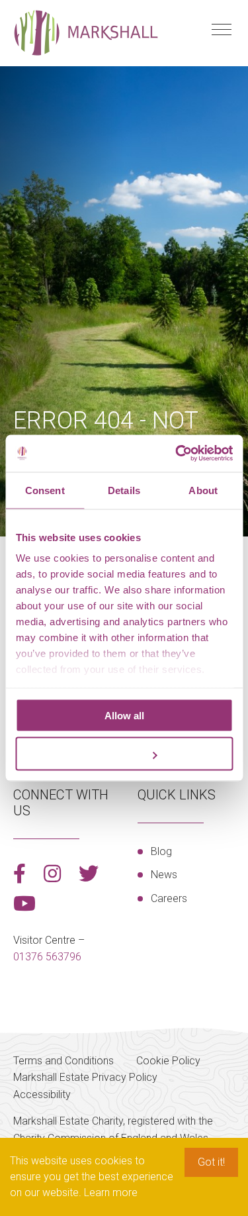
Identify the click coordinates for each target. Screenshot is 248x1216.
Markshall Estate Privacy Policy (85, 1077)
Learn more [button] (111, 1192)
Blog (161, 851)
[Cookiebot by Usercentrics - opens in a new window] (176, 453)
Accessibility (42, 1094)
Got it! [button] (211, 1162)
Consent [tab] (45, 489)
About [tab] (203, 489)
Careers (169, 898)
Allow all (124, 715)
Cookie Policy (168, 1060)
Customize (117, 754)
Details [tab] (124, 489)
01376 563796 (47, 956)
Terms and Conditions (63, 1060)
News (164, 874)
